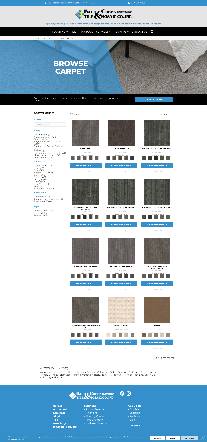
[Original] (96, 276)
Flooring (58, 31)
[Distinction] (168, 158)
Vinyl (56, 416)
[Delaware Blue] (132, 335)
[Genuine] (84, 158)
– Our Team (134, 409)
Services (102, 31)
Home (37, 38)
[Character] (150, 158)
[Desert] (114, 158)
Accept (157, 438)
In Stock (87, 31)
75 (164, 358)
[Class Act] (156, 335)
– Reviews (134, 416)
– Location (134, 412)
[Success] (168, 276)
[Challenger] (157, 251)
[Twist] (132, 217)
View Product (85, 165)
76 (168, 358)
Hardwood (60, 409)
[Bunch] (114, 217)
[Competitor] (156, 276)
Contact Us (139, 31)
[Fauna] (126, 158)
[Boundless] (120, 335)
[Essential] (78, 276)
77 (172, 358)
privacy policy (115, 437)
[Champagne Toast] (150, 335)
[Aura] (121, 310)
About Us (120, 31)
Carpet (55, 38)
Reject (173, 438)
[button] (67, 31)
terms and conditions (135, 437)
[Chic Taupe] (126, 335)
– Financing (91, 412)
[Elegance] (162, 335)
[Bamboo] (114, 335)
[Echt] (78, 158)
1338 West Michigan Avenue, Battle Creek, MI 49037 (72, 3)
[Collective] (156, 158)
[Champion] (150, 276)
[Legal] (90, 158)
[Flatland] (132, 158)
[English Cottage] (168, 335)
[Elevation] (120, 158)
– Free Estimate (93, 419)
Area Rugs (60, 423)
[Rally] (162, 276)
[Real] (96, 158)
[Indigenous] (84, 276)
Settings (189, 438)
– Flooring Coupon (94, 416)
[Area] (121, 133)
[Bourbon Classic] (157, 310)
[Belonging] (85, 251)
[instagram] (129, 394)
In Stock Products (65, 426)
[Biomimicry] (157, 133)
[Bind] (121, 192)
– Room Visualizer (94, 409)
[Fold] (120, 217)
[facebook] (122, 394)
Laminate (59, 412)
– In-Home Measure (95, 423)
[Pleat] (126, 217)
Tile (73, 31)
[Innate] (90, 276)
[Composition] (162, 158)
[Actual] (85, 133)
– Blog (131, 419)
